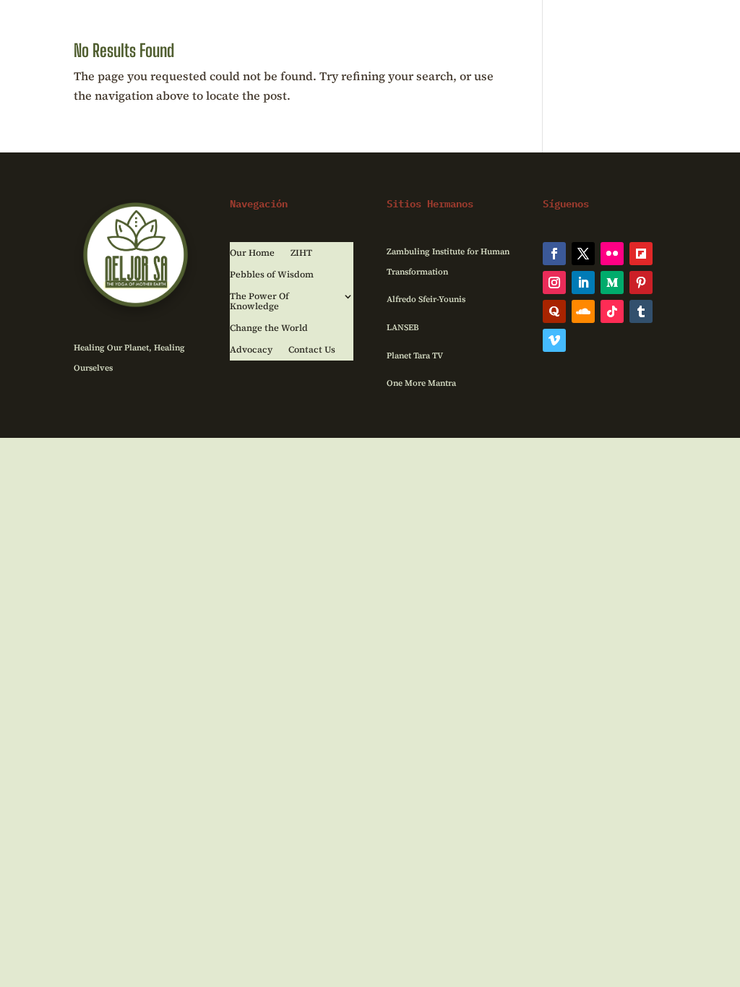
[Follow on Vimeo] (554, 340)
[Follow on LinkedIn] (583, 282)
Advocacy (251, 350)
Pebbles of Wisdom (272, 275)
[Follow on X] (583, 253)
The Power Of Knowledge (259, 301)
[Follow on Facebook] (554, 253)
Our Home (252, 253)
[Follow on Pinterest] (641, 282)
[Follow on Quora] (554, 311)
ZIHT (301, 253)
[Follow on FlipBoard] (641, 253)
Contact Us (311, 350)
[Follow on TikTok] (612, 311)
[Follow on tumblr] (641, 311)
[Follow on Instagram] (554, 282)
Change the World (269, 328)
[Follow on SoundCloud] (583, 311)
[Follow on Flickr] (612, 253)
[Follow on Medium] (612, 282)
